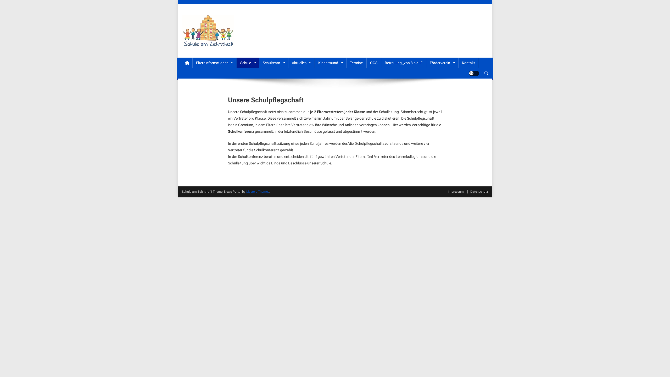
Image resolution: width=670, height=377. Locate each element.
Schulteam (271, 63)
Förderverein (440, 63)
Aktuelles (299, 63)
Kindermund (328, 63)
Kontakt (468, 63)
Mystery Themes (257, 191)
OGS (373, 63)
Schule (245, 63)
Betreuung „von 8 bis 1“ (403, 63)
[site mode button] (474, 73)
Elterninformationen (212, 63)
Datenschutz (479, 191)
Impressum (456, 191)
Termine (356, 63)
